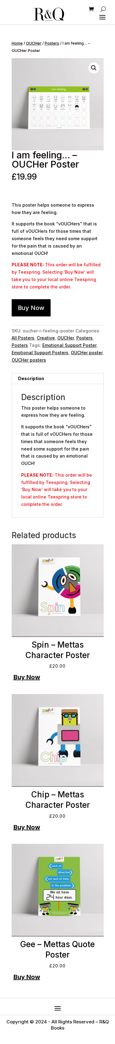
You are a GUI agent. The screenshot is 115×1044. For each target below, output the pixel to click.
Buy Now (31, 308)
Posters (52, 43)
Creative (46, 337)
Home (17, 43)
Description (31, 378)
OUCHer (33, 43)
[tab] (57, 378)
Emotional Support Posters (40, 352)
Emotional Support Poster (69, 345)
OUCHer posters (29, 360)
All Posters (23, 337)
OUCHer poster (86, 352)
